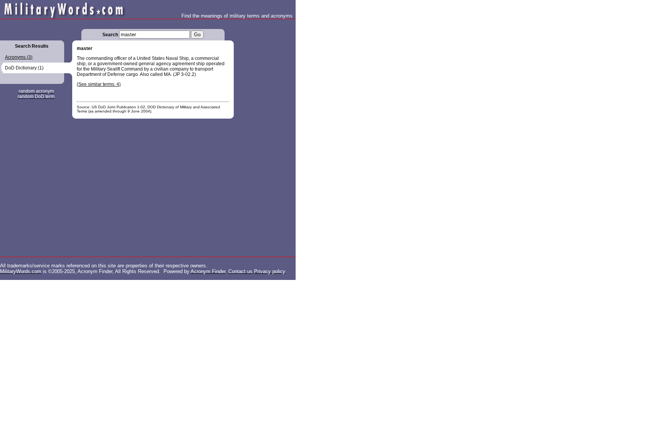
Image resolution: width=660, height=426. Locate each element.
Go (197, 34)
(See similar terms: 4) (99, 84)
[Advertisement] (264, 133)
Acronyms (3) (18, 57)
